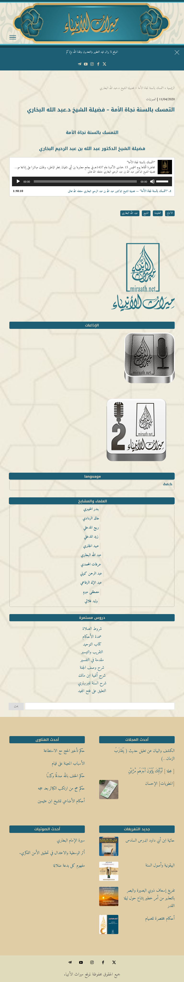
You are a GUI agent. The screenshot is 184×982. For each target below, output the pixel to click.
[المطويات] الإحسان (160, 783)
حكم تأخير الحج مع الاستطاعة (64, 751)
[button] (172, 950)
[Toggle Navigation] (12, 38)
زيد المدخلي (91, 536)
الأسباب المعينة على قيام (68, 763)
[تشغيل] (18, 181)
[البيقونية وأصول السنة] (108, 873)
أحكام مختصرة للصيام (160, 918)
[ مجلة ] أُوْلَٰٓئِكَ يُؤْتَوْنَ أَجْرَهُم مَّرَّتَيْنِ (151, 771)
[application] (92, 181)
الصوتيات (151, 99)
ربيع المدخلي (91, 527)
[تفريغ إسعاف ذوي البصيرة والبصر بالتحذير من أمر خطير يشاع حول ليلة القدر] (108, 898)
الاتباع (170, 213)
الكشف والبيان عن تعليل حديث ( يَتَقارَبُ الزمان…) (144, 754)
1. (119, 191)
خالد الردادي (91, 518)
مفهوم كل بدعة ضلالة (69, 865)
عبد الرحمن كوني (91, 573)
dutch (167, 484)
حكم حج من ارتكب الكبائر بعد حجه (61, 788)
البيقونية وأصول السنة (160, 865)
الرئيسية (171, 88)
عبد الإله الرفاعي (91, 582)
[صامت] (152, 181)
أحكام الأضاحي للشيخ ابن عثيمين (61, 801)
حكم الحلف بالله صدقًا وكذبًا (65, 776)
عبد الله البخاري (130, 213)
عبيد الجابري (91, 546)
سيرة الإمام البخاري (71, 840)
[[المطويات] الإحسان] (108, 791)
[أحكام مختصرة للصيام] (108, 926)
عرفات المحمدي (91, 564)
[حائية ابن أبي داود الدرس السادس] (108, 848)
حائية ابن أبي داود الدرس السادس (150, 840)
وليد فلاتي (91, 601)
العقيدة (158, 213)
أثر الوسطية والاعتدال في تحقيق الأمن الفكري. (52, 853)
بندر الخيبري (91, 509)
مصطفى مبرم (91, 592)
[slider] (163, 181)
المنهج (146, 213)
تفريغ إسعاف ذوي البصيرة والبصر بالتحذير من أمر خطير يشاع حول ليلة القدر (149, 898)
